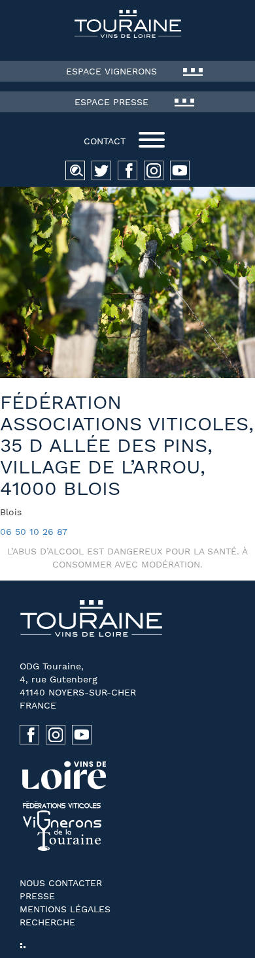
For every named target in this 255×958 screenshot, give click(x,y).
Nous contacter (61, 883)
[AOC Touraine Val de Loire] (127, 24)
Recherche (47, 922)
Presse (37, 896)
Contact (105, 141)
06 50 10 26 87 (33, 531)
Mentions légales (65, 909)
